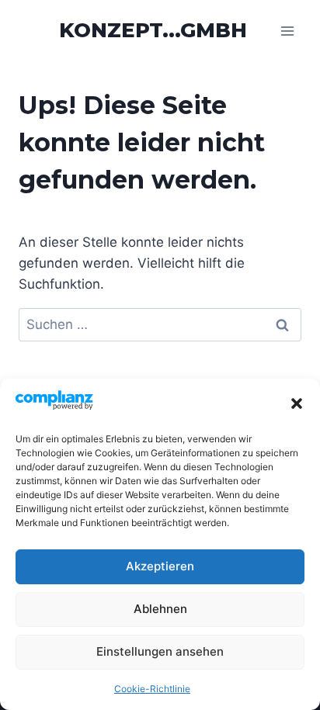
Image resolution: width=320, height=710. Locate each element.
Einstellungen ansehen (160, 651)
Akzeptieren (160, 566)
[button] (296, 403)
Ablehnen (160, 608)
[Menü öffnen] (287, 31)
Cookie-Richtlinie (152, 688)
